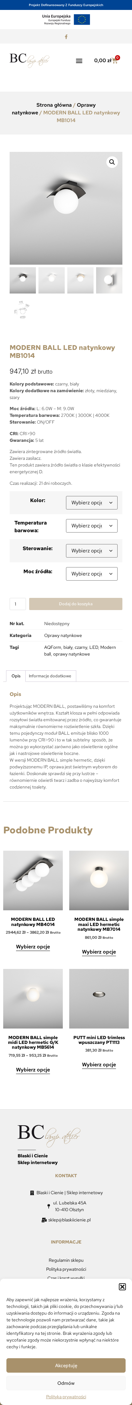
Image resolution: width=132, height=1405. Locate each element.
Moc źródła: (37, 571)
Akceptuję (66, 1365)
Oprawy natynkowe (63, 635)
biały (67, 647)
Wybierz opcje (33, 946)
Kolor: (37, 500)
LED (93, 647)
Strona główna (54, 105)
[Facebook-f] (66, 37)
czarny (81, 647)
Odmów (66, 1383)
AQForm (52, 647)
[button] (122, 1287)
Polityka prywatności (66, 1397)
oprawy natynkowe (71, 654)
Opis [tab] (16, 676)
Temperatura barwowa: (30, 526)
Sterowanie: (38, 548)
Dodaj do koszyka (76, 604)
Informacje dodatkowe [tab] (50, 676)
